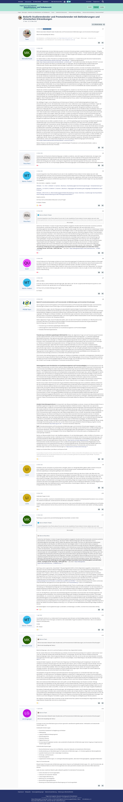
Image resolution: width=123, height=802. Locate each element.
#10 (103, 493)
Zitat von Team (43, 639)
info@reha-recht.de (70, 39)
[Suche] (103, 1)
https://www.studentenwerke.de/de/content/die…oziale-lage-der (53, 60)
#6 (103, 258)
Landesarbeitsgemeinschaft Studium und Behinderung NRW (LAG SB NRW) (56, 581)
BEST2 (38, 659)
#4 (103, 171)
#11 (103, 515)
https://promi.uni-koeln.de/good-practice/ (78, 440)
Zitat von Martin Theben (45, 215)
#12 (103, 615)
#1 (103, 29)
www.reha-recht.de (76, 797)
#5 (103, 211)
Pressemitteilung (73, 582)
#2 (103, 48)
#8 (103, 299)
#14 (103, 708)
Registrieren (96, 1)
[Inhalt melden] (99, 43)
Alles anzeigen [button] (70, 222)
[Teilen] (104, 24)
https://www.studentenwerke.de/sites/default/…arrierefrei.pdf (55, 62)
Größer (102, 7)
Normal (96, 7)
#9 (103, 464)
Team (26, 21)
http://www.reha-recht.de (65, 38)
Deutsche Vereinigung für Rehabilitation (67, 796)
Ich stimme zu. (86, 799)
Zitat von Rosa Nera (44, 535)
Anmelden (88, 1)
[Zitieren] (102, 43)
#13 (103, 635)
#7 (103, 278)
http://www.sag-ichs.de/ (55, 423)
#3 (103, 153)
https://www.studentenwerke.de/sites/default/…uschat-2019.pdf (56, 140)
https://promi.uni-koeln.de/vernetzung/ (76, 446)
